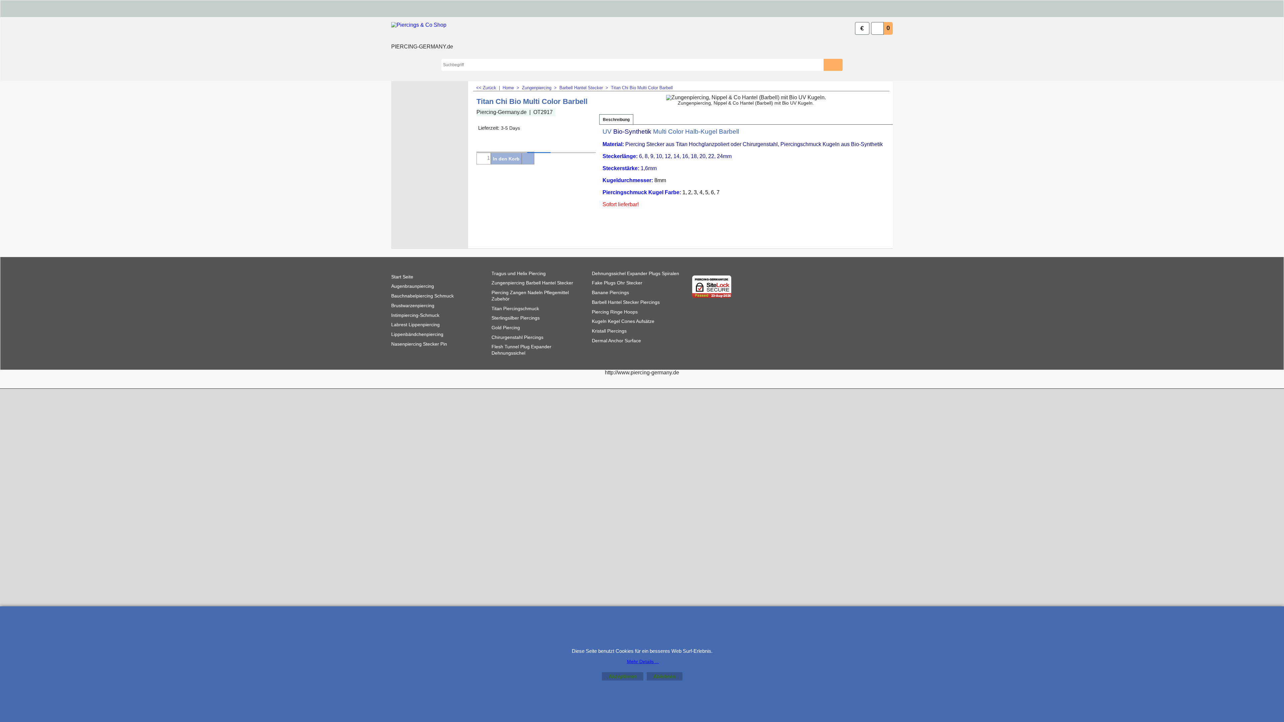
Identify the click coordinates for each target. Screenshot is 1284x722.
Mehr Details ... (643, 661)
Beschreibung (616, 119)
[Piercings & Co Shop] (422, 32)
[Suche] (838, 65)
